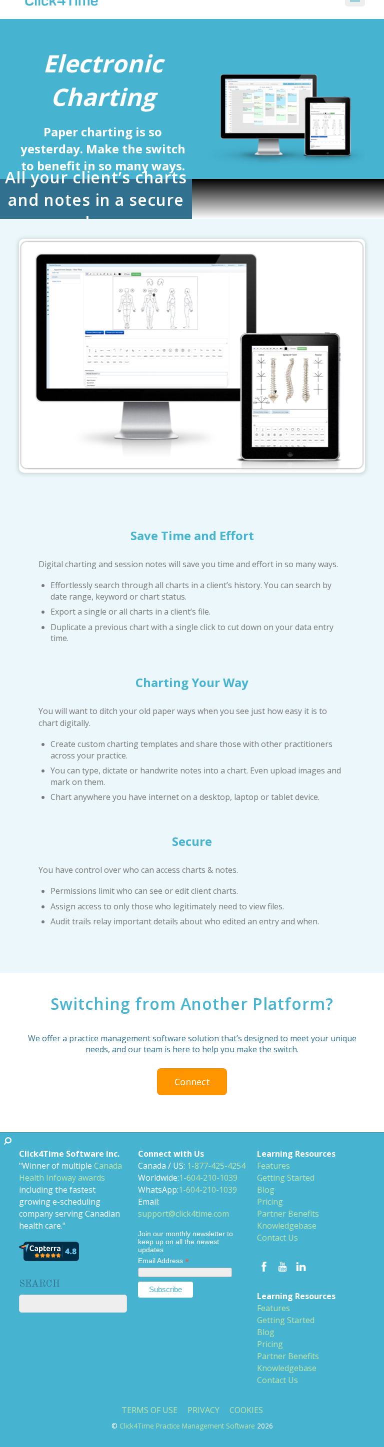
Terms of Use (150, 1410)
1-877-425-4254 (216, 1165)
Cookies (246, 1410)
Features (273, 1165)
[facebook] (264, 1265)
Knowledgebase (286, 1225)
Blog (265, 1189)
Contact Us (277, 1237)
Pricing (270, 1201)
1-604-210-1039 (208, 1177)
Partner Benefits (288, 1213)
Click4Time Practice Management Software (187, 1426)
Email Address (163, 1261)
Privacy (204, 1410)
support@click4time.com (183, 1213)
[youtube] (283, 1265)
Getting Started (285, 1177)
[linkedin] (301, 1265)
